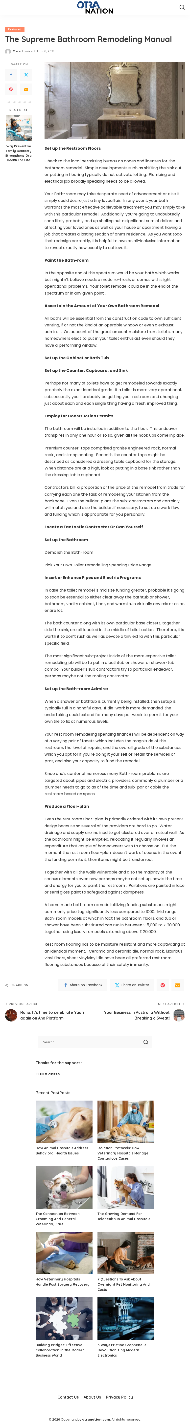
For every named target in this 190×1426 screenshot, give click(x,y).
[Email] (26, 89)
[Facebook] (11, 75)
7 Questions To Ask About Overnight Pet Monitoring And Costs (123, 1284)
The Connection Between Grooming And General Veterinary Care (58, 1219)
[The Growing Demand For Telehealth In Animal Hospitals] (125, 1187)
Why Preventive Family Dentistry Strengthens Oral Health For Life (18, 153)
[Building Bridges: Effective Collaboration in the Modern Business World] (64, 1318)
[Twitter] (26, 75)
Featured (15, 29)
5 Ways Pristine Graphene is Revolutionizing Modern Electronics (121, 1350)
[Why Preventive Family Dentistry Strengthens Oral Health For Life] (19, 128)
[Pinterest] (11, 89)
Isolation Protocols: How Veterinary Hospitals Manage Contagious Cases (122, 1153)
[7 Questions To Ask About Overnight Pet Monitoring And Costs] (125, 1253)
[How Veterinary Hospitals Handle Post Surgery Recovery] (64, 1253)
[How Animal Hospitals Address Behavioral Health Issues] (64, 1122)
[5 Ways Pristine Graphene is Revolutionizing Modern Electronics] (125, 1318)
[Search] (182, 7)
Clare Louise (23, 51)
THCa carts (48, 1074)
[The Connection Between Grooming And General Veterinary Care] (64, 1187)
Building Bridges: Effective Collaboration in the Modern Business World (60, 1350)
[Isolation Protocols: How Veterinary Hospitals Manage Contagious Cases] (125, 1122)
